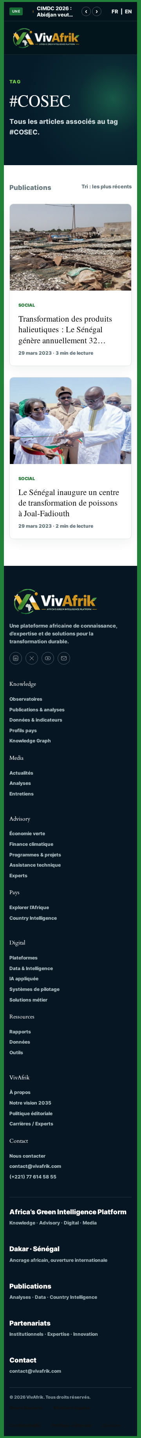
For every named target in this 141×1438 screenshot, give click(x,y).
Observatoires (25, 699)
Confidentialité (25, 1425)
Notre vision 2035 (30, 1103)
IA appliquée (23, 978)
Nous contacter (27, 1156)
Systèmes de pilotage (34, 989)
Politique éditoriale (30, 1113)
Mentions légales (72, 1407)
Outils (16, 1052)
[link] (15, 658)
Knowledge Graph (30, 741)
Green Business (26, 1407)
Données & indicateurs (35, 720)
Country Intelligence (33, 918)
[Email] (64, 658)
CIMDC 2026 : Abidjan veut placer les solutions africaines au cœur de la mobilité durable (54, 11)
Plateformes (23, 958)
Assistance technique (35, 865)
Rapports (20, 1032)
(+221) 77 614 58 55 (32, 1177)
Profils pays (23, 730)
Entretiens (21, 794)
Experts (18, 875)
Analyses (20, 783)
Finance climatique (31, 844)
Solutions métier (28, 1000)
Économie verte (27, 833)
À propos (20, 1092)
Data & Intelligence (31, 968)
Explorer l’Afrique (29, 907)
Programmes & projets (35, 855)
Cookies (111, 1425)
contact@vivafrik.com (35, 1166)
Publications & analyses (37, 710)
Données (19, 1042)
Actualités (21, 773)
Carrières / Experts (31, 1124)
